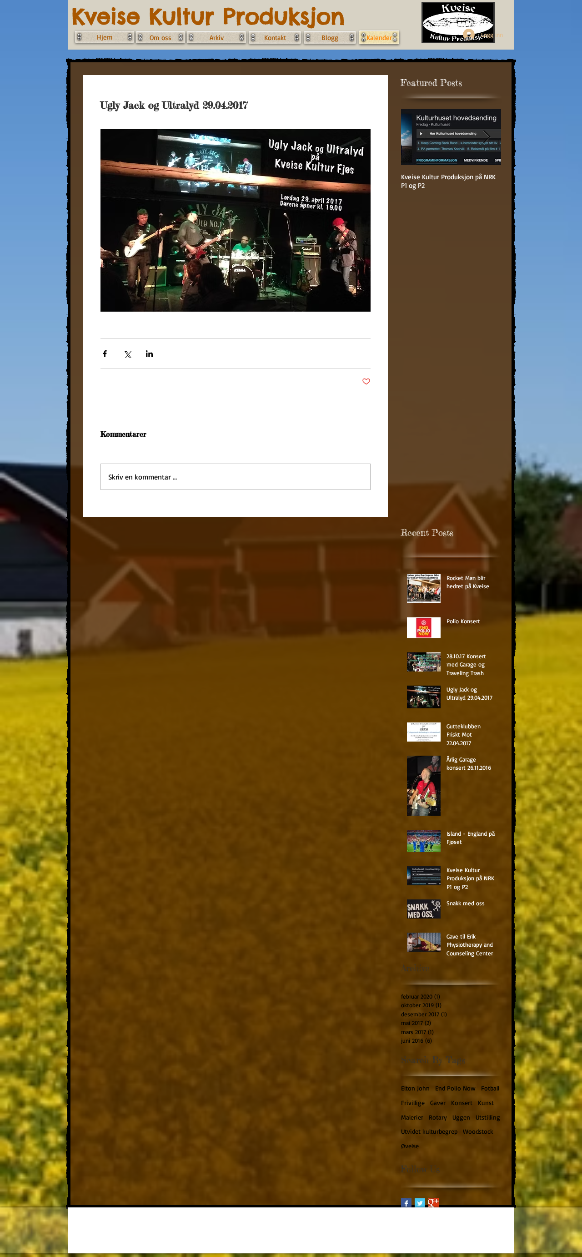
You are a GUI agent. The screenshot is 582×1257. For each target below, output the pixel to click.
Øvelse (410, 1146)
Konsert (461, 1102)
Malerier (412, 1117)
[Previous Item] (415, 137)
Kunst (486, 1102)
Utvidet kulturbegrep (429, 1131)
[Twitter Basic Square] (420, 1203)
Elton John (415, 1088)
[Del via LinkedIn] (149, 353)
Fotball (490, 1088)
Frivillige (413, 1102)
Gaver (438, 1102)
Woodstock (478, 1131)
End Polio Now (455, 1088)
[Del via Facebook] (104, 353)
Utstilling (488, 1117)
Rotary (438, 1117)
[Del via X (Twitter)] (127, 353)
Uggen (461, 1117)
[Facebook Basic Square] (406, 1203)
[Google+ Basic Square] (433, 1203)
